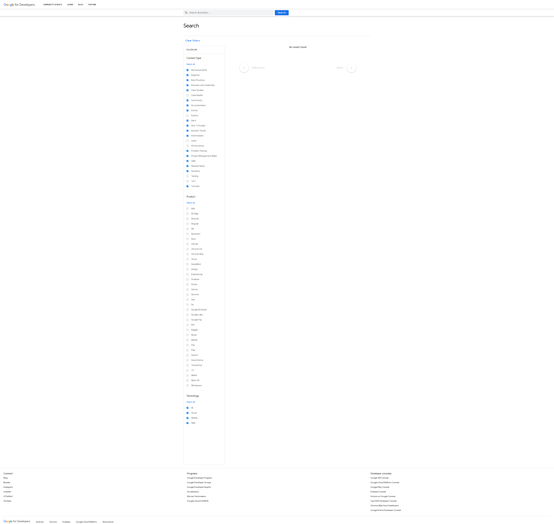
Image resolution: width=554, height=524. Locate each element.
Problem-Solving (199, 151)
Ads (193, 208)
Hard (193, 120)
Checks (194, 244)
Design (194, 269)
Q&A (193, 161)
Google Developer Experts (199, 487)
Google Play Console (379, 487)
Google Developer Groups (199, 482)
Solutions (195, 171)
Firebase (195, 279)
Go (192, 304)
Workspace (196, 385)
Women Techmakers (196, 496)
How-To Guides (198, 125)
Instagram (8, 487)
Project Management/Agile (204, 156)
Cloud (194, 259)
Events (194, 110)
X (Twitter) (8, 496)
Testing (194, 176)
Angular (195, 224)
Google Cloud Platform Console (384, 482)
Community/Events (52, 4)
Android (195, 219)
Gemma (195, 294)
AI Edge (194, 213)
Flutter (194, 284)
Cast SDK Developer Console (383, 501)
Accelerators (193, 491)
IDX (192, 325)
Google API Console (379, 478)
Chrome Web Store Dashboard (384, 505)
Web (193, 423)
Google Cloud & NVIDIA (197, 501)
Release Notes (198, 166)
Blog (80, 4)
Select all (191, 64)
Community (196, 100)
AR (192, 229)
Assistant (195, 234)
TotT (193, 181)
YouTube (92, 4)
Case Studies (197, 90)
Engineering (196, 274)
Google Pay (196, 320)
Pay (193, 345)
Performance (197, 146)
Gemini (194, 289)
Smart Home (197, 360)
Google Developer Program (199, 478)
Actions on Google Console (382, 496)
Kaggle (194, 330)
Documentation (198, 105)
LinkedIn (7, 491)
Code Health (197, 95)
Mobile (194, 418)
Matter (194, 340)
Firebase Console (378, 491)
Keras (194, 335)
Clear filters (192, 40)
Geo (193, 299)
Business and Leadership (203, 85)
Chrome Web (197, 254)
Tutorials (195, 186)
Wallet (194, 375)
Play (193, 350)
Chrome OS (196, 249)
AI (192, 408)
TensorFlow (196, 365)
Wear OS (195, 380)
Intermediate (197, 136)
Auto (193, 239)
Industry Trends (198, 130)
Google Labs (197, 315)
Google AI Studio (199, 309)
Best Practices (198, 80)
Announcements (199, 70)
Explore (194, 115)
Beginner (195, 75)
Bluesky (6, 482)
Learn (70, 4)
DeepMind (196, 264)
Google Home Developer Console (385, 510)
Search (282, 12)
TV (192, 370)
